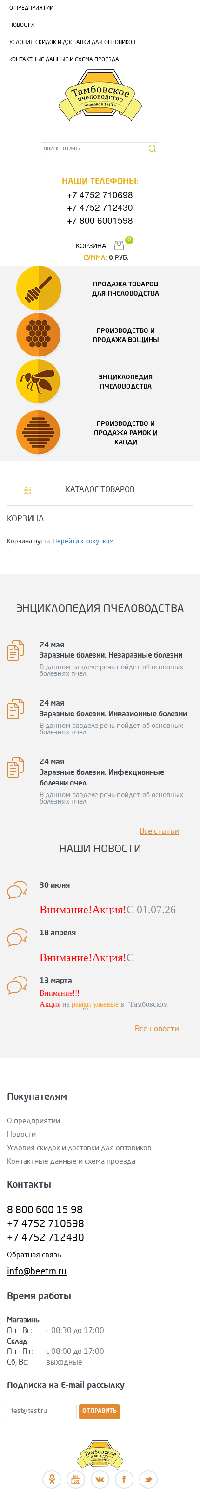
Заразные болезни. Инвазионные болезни (113, 714)
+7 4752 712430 (100, 206)
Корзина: (92, 245)
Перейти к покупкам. (84, 541)
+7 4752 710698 (100, 194)
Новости (21, 25)
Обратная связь (34, 1255)
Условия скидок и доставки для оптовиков (72, 43)
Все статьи (159, 832)
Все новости (157, 1029)
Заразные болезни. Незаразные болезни (111, 656)
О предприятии (31, 8)
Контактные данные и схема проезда (64, 60)
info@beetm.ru (37, 1272)
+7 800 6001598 (100, 219)
